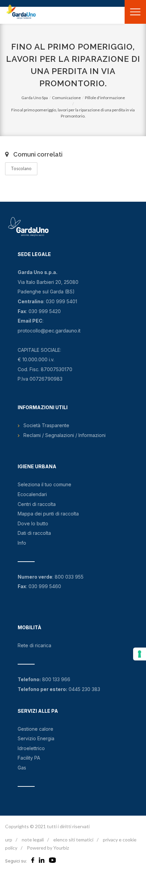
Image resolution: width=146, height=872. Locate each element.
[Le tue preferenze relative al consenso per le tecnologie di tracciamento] (139, 654)
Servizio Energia (36, 738)
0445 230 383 (84, 689)
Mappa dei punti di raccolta (48, 513)
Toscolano (21, 168)
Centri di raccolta (37, 504)
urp (8, 839)
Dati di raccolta (34, 533)
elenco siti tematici (73, 839)
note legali (33, 839)
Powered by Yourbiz (48, 848)
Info (22, 543)
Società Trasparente (46, 425)
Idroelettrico (31, 748)
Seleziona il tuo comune (44, 484)
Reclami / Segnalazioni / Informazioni (64, 435)
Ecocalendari (32, 494)
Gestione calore (35, 729)
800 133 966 (56, 679)
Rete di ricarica (34, 645)
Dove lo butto (33, 523)
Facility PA (29, 758)
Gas (22, 767)
